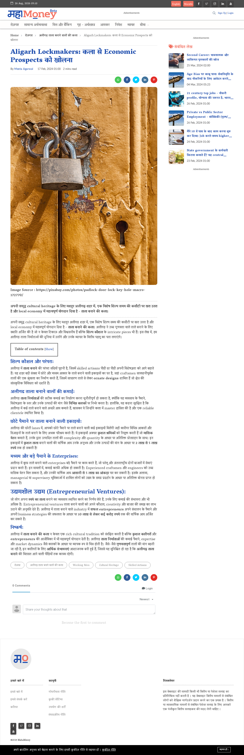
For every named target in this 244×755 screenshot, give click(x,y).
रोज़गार (14, 25)
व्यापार (131, 25)
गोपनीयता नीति (57, 692)
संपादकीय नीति (57, 715)
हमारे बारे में (16, 692)
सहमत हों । (224, 750)
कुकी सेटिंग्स (56, 700)
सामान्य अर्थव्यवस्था (35, 25)
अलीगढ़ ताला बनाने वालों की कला (58, 36)
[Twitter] (206, 4)
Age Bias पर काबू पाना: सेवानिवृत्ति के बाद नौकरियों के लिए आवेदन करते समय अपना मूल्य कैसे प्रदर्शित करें (210, 79)
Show (49, 349)
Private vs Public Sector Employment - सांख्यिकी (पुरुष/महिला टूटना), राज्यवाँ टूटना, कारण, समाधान (208, 119)
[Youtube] (231, 4)
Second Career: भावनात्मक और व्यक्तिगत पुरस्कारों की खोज (208, 57)
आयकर (105, 25)
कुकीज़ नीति (109, 750)
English (176, 4)
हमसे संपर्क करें (18, 700)
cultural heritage (109, 565)
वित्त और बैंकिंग (62, 25)
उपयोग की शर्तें (57, 707)
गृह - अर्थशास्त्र (86, 25)
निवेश (118, 25)
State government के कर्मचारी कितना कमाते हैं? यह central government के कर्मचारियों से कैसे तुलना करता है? (209, 157)
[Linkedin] (223, 4)
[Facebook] (198, 4)
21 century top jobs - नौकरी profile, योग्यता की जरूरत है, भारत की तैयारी (208, 98)
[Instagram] (215, 4)
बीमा (143, 25)
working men (81, 565)
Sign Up (222, 13)
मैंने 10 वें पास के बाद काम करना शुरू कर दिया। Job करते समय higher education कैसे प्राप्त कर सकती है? (209, 136)
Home (14, 36)
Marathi (188, 4)
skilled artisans (137, 565)
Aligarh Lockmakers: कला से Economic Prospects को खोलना (73, 56)
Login (231, 13)
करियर (14, 707)
